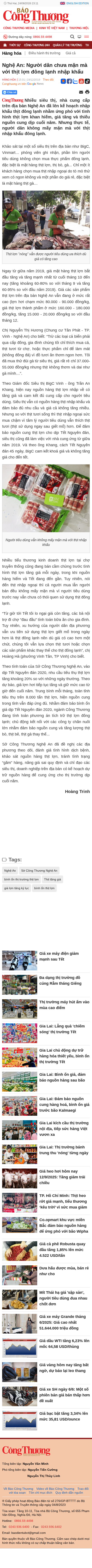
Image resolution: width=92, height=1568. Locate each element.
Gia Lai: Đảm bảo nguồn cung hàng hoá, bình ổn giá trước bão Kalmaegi (64, 1105)
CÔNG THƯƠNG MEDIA (18, 28)
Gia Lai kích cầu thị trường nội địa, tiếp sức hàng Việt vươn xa (64, 1129)
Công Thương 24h (37, 45)
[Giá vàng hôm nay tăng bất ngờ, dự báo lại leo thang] (19, 1372)
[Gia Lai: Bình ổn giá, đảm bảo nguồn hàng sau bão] (19, 1081)
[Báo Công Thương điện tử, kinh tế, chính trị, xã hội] (36, 15)
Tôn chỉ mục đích (40, 1492)
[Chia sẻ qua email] (81, 92)
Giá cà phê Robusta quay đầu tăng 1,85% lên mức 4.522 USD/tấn (62, 1250)
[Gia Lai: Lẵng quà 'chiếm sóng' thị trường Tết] (19, 1033)
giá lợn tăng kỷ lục (16, 888)
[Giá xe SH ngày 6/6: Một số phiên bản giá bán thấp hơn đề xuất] (19, 1396)
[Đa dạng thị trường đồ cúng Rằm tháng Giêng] (19, 985)
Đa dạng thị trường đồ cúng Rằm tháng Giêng (60, 981)
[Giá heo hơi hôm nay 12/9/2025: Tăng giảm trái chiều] (19, 1178)
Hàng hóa (11, 53)
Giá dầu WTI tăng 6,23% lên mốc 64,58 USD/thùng (64, 1344)
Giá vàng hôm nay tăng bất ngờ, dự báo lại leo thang (64, 1368)
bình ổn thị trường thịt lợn (21, 879)
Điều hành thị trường (44, 53)
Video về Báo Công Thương (55, 1488)
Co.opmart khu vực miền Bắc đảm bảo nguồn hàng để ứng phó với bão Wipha (63, 1225)
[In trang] (87, 92)
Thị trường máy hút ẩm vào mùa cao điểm (64, 1005)
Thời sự (15, 45)
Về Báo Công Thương (18, 1488)
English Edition (78, 3)
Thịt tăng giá (52, 879)
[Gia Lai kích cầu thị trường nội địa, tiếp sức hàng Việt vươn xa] (19, 1130)
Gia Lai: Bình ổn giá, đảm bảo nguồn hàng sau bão (62, 1077)
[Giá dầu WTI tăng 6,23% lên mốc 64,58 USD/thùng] (19, 1348)
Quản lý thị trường (67, 45)
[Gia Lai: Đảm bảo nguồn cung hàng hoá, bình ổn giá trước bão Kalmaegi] (19, 1106)
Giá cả (71, 53)
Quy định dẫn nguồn (69, 1492)
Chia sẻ (11, 92)
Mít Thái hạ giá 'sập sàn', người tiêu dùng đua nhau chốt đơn (63, 1298)
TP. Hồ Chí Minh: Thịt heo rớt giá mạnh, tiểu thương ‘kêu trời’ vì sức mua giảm (63, 1201)
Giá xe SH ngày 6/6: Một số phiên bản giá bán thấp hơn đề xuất (64, 1395)
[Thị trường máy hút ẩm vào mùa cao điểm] (19, 1009)
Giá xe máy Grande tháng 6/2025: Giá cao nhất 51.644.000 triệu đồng (62, 1322)
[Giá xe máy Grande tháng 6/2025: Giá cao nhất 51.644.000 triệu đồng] (19, 1324)
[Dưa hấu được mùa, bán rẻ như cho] (19, 1275)
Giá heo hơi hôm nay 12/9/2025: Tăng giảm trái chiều (62, 1177)
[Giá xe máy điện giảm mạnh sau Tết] (19, 960)
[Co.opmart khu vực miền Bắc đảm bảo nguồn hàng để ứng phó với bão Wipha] (19, 1227)
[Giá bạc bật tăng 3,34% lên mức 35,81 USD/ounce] (19, 1420)
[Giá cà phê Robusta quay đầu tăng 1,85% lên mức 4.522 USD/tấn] (19, 1251)
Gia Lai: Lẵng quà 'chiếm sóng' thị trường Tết (62, 1029)
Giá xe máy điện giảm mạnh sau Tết (59, 956)
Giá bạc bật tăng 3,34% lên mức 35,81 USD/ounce (63, 1416)
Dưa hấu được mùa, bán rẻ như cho (64, 1271)
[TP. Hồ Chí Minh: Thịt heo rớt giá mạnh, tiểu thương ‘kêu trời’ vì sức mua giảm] (19, 1203)
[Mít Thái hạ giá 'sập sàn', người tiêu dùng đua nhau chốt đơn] (19, 1299)
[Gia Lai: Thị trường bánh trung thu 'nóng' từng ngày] (19, 1154)
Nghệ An (10, 870)
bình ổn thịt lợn (44, 888)
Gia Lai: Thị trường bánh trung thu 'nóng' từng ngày (63, 1150)
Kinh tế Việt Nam (52, 28)
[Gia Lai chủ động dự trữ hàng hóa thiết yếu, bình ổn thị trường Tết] (19, 1057)
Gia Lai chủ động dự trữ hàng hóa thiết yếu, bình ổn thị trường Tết (64, 1056)
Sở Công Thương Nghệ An (39, 870)
